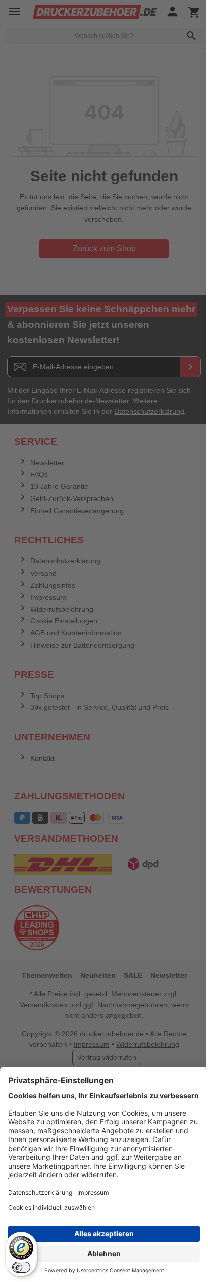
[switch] (21, 1267)
